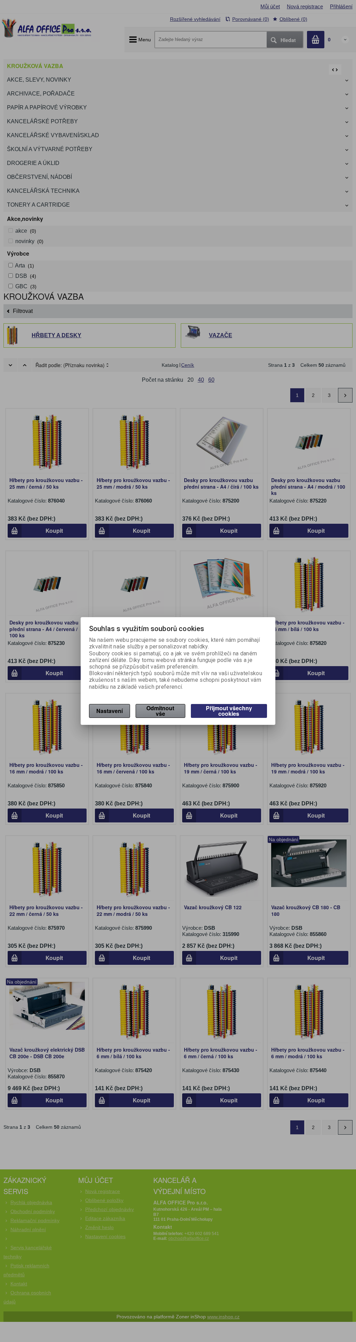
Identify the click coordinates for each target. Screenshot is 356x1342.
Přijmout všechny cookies (229, 711)
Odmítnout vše (160, 711)
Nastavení (109, 711)
